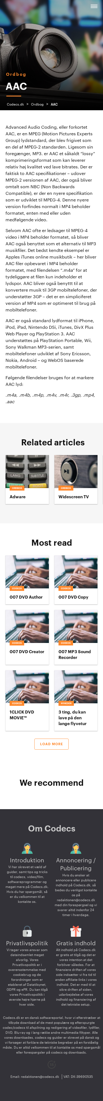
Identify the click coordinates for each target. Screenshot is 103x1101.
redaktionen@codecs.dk (76, 900)
